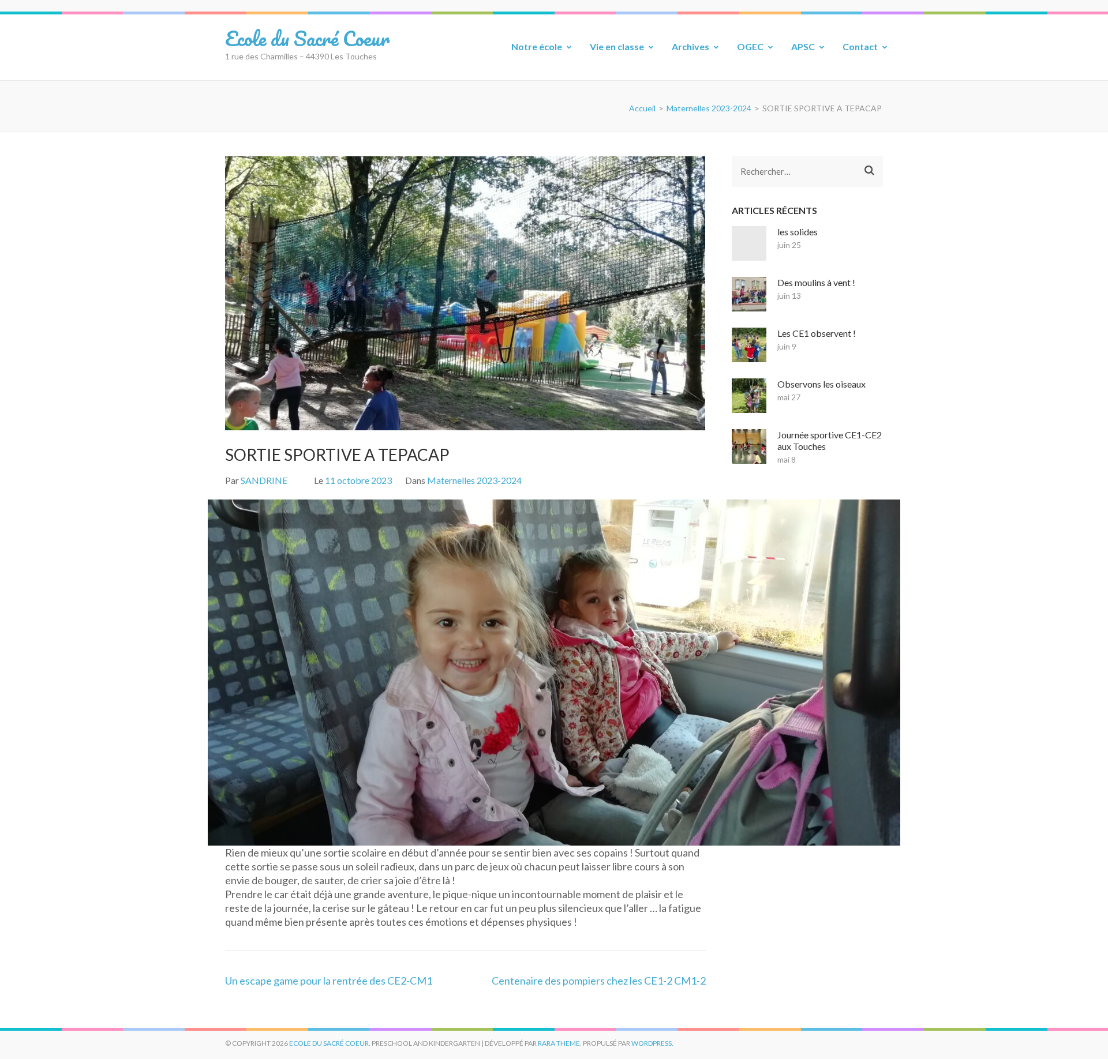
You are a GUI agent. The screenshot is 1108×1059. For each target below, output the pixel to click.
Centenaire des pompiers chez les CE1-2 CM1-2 (599, 980)
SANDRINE (264, 480)
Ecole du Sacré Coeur (307, 38)
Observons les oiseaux (821, 383)
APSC (803, 46)
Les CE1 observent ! (816, 333)
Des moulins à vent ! (816, 282)
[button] (18, 672)
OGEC (750, 46)
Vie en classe (617, 46)
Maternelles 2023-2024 (474, 480)
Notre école (536, 46)
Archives (690, 46)
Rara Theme (559, 1043)
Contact (860, 46)
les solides (797, 231)
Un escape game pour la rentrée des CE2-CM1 (328, 980)
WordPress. (652, 1043)
